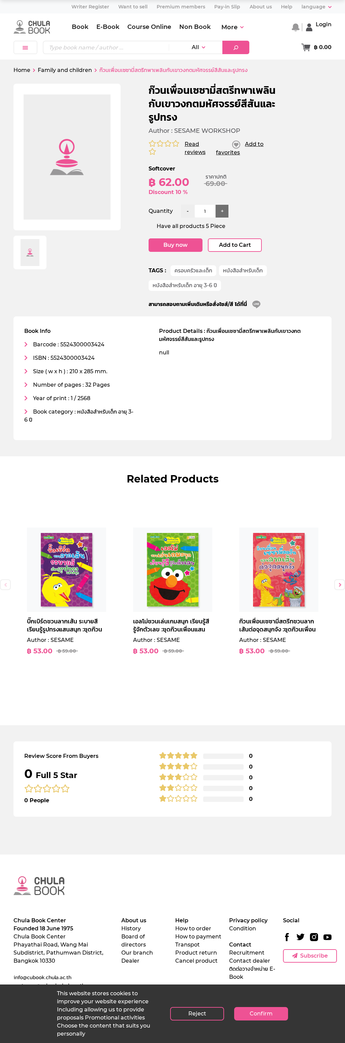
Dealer (130, 961)
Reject (197, 1013)
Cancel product (196, 961)
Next (339, 584)
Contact (240, 944)
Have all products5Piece (191, 226)
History (131, 928)
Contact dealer (249, 961)
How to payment (198, 936)
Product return (196, 953)
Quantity (161, 211)
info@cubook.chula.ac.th (42, 977)
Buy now (175, 245)
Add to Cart (235, 245)
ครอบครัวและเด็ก (193, 270)
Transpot (187, 944)
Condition (242, 928)
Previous (5, 584)
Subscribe (314, 956)
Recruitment (246, 953)
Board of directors (133, 940)
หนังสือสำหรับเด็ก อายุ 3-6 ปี (185, 285)
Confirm (261, 1013)
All (195, 47)
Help (181, 920)
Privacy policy (248, 920)
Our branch (137, 953)
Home (21, 70)
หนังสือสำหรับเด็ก (243, 270)
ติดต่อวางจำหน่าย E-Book (252, 973)
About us (133, 920)
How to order (193, 928)
